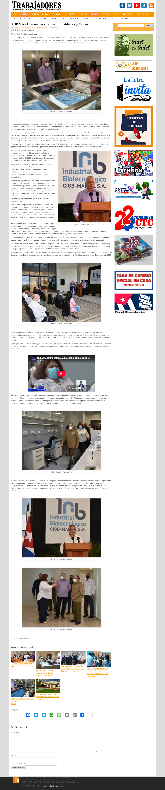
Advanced (120, 28)
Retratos (89, 19)
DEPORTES (70, 14)
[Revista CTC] (134, 265)
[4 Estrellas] (17, 30)
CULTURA (83, 14)
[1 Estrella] (12, 30)
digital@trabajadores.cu (54, 786)
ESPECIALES (142, 14)
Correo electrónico (18, 764)
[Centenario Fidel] (134, 55)
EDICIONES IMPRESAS (123, 14)
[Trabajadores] (16, 780)
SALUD (94, 14)
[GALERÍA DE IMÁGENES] (134, 175)
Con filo (54, 19)
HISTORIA (105, 14)
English (102, 19)
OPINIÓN (57, 14)
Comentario (15, 732)
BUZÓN (45, 14)
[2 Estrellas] (13, 30)
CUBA (24, 14)
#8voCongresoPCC (22, 19)
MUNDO (35, 14)
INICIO (15, 14)
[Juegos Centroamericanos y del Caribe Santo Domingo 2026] (134, 200)
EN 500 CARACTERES (71, 19)
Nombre (14, 755)
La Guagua (40, 19)
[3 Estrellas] (15, 30)
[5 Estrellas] (19, 30)
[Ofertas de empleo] (134, 126)
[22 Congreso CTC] (134, 230)
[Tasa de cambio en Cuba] (134, 289)
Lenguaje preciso (118, 19)
